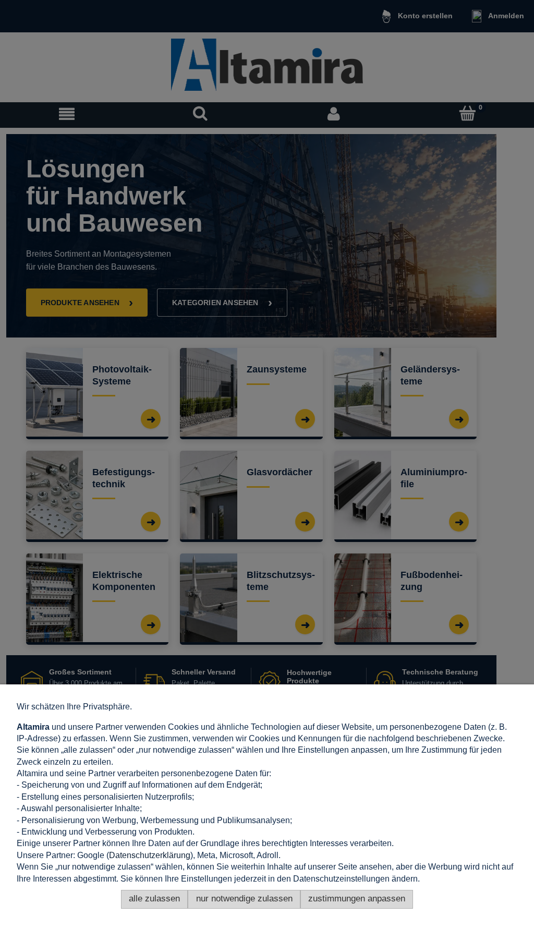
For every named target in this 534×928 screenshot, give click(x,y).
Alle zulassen (154, 898)
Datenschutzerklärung (149, 855)
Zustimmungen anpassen (356, 898)
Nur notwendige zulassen (244, 898)
